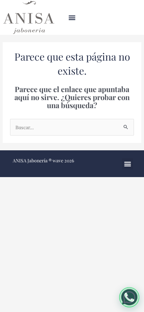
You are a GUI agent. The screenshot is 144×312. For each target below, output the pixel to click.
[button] (72, 17)
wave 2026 (63, 160)
